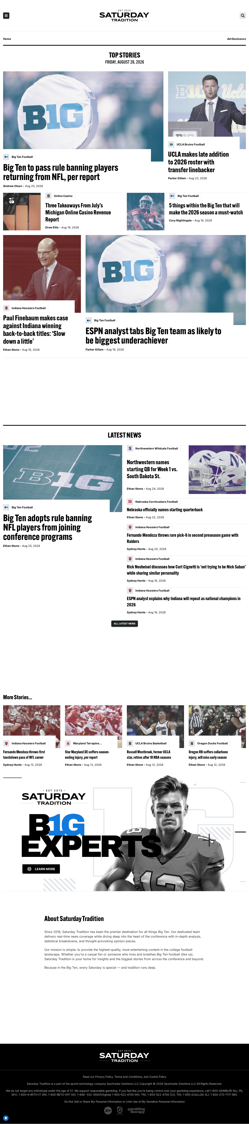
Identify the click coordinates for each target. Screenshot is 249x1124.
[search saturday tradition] (243, 15)
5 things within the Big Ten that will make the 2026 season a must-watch (206, 209)
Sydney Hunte (136, 549)
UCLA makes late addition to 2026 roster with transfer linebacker (198, 162)
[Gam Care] (120, 1110)
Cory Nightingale (180, 220)
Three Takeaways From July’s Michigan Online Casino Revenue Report (78, 212)
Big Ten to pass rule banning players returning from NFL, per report (60, 172)
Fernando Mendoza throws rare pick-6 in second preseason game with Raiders (182, 538)
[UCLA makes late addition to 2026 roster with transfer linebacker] (207, 110)
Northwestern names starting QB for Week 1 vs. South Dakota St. (152, 469)
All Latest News (124, 623)
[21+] (108, 1110)
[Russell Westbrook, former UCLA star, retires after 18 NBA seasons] (155, 726)
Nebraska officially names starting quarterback (165, 509)
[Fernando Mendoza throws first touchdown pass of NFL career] (31, 726)
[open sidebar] (6, 15)
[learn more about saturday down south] (124, 832)
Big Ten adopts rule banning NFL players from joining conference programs (47, 527)
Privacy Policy (104, 1076)
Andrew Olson (12, 186)
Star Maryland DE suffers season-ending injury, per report (87, 754)
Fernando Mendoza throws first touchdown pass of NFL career (24, 754)
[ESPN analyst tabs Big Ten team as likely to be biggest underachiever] (166, 280)
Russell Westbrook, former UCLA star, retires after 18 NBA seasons (149, 754)
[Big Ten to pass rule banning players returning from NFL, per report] (83, 116)
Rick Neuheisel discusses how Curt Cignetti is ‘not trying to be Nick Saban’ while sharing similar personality (186, 570)
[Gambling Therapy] (136, 1110)
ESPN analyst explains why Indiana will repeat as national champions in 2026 (183, 601)
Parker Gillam (177, 178)
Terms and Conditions (128, 1076)
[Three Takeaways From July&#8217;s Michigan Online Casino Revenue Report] (22, 211)
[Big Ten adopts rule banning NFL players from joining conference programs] (62, 478)
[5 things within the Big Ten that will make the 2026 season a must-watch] (145, 211)
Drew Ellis (52, 227)
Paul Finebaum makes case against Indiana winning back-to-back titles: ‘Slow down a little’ (35, 329)
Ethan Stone (11, 349)
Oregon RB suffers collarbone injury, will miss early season (208, 754)
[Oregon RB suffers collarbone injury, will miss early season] (217, 726)
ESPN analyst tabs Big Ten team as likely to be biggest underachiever (153, 335)
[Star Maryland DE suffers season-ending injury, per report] (93, 726)
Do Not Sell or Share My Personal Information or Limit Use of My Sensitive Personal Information (124, 1101)
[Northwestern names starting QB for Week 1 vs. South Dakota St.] (217, 469)
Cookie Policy (157, 1076)
